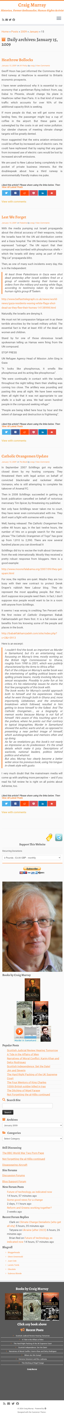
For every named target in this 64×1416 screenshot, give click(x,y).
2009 (24, 31)
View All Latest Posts (12, 187)
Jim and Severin (16, 1070)
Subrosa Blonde (15, 1273)
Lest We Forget (14, 217)
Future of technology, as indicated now (29, 1191)
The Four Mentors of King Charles (26, 1082)
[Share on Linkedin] (42, 193)
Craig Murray (32, 4)
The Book (23, 462)
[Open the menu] (59, 18)
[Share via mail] (51, 193)
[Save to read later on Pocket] (33, 193)
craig (32, 66)
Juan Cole (12, 1261)
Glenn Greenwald (15, 1256)
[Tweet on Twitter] (6, 193)
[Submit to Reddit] (24, 193)
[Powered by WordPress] (45, 1408)
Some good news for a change (25, 1199)
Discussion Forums (13, 1175)
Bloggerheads (14, 1252)
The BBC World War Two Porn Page (23, 1153)
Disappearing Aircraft (14, 1164)
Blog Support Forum (14, 1181)
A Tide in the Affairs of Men (23, 1054)
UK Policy (23, 66)
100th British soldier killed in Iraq (26, 1086)
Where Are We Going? (32, 1355)
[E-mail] (7, 19)
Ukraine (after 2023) (34, 1230)
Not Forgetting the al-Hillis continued (28, 1094)
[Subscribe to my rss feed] (3, 19)
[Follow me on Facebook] (14, 19)
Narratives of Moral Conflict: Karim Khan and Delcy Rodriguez (32, 1351)
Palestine (23, 223)
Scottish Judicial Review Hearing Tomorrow (32, 1050)
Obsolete (12, 1269)
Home (5, 31)
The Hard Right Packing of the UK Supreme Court (33, 1344)
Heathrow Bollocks (17, 60)
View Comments (43, 66)
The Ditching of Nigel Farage (23, 1090)
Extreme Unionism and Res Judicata (33, 1359)
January (34, 31)
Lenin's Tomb (13, 1265)
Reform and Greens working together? (29, 1207)
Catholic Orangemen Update (25, 456)
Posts (14, 31)
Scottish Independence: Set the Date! (28, 1066)
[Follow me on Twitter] (10, 19)
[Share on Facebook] (15, 193)
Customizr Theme (39, 1412)
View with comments (14, 201)
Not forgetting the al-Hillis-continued (23, 1158)
